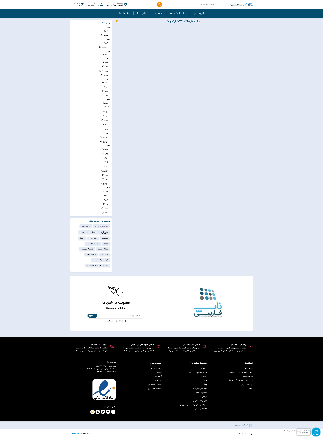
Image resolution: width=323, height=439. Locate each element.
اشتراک (121, 321)
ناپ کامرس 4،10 (91, 254)
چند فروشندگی (93, 238)
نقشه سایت (248, 368)
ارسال (91, 315)
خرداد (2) (105, 133)
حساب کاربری (156, 368)
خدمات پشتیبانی (201, 408)
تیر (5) (106, 129)
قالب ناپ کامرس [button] (177, 13)
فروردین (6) (104, 141)
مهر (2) (105, 116)
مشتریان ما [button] (124, 13)
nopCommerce (75, 433)
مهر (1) (106, 87)
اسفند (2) (105, 82)
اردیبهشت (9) (103, 137)
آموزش (104, 232)
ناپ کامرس (104, 254)
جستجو (159, 4)
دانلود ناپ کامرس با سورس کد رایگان (193, 404)
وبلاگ (205, 384)
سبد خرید (158, 380)
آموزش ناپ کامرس (88, 232)
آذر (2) (106, 107)
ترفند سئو (105, 238)
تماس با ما (249, 388)
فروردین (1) (104, 35)
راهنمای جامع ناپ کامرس (197, 372)
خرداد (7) (105, 95)
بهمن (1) (105, 153)
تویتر (103, 412)
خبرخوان (117, 21)
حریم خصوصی (247, 376)
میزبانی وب (203, 396)
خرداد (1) (105, 66)
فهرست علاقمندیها (154, 384)
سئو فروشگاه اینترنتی (93, 244)
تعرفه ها (204, 368)
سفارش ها (158, 372)
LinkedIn (98, 412)
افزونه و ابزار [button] (198, 13)
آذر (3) (106, 199)
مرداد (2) (105, 91)
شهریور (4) (104, 120)
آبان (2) (105, 111)
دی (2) (106, 195)
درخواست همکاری (155, 388)
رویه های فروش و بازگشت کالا (241, 372)
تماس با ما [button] (142, 13)
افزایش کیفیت (86, 226)
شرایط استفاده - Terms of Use (241, 380)
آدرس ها (158, 376)
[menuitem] (198, 13)
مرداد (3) (105, 212)
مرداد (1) (105, 54)
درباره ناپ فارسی (247, 384)
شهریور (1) (104, 208)
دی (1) (106, 158)
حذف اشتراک (109, 321)
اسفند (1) (105, 103)
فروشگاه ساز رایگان (87, 249)
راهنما (82, 238)
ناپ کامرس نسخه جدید (100, 260)
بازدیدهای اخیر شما (200, 388)
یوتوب (108, 412)
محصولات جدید (201, 392)
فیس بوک (113, 412)
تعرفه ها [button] (159, 13)
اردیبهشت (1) (103, 47)
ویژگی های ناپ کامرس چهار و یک (97, 265)
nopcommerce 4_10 (101, 226)
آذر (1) (106, 31)
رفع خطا (106, 244)
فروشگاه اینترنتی (103, 249)
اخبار (205, 380)
